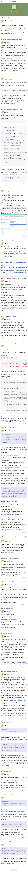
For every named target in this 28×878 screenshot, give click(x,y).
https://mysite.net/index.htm (12, 473)
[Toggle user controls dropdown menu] (27, 1)
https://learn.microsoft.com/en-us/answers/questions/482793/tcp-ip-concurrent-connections (13, 702)
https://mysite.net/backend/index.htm (10, 467)
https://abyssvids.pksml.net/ (18, 708)
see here (12, 646)
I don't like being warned (7, 794)
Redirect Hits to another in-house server (10, 427)
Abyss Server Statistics (6, 841)
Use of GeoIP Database (7, 633)
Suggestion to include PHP (7, 581)
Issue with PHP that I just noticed (9, 240)
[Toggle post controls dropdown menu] (26, 35)
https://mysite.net (5, 503)
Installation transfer (6, 722)
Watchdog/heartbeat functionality (9, 671)
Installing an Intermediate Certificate (10, 343)
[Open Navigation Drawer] (1, 1)
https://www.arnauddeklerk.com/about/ (16, 194)
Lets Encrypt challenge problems (9, 316)
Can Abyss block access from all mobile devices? (12, 17)
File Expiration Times (6, 188)
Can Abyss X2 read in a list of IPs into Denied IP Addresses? (14, 278)
